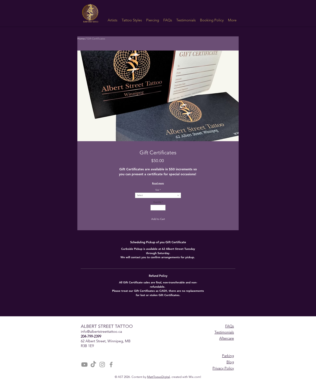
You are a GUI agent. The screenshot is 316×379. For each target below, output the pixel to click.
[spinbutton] (158, 207)
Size (158, 190)
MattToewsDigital (158, 377)
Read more (158, 183)
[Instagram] (102, 364)
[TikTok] (93, 364)
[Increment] (163, 207)
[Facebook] (111, 364)
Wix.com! (195, 377)
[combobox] (158, 195)
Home (81, 38)
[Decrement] (153, 207)
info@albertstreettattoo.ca (101, 331)
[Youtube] (84, 364)
